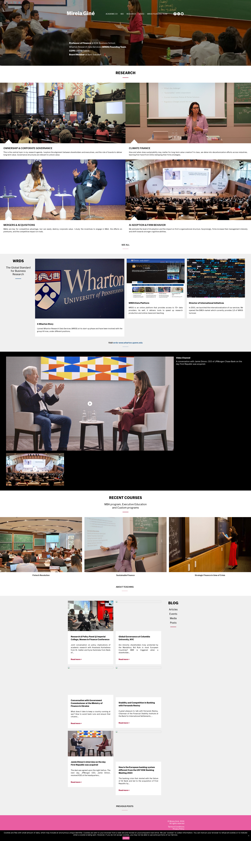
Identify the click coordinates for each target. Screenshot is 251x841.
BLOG (173, 603)
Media (173, 618)
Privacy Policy (178, 829)
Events (173, 613)
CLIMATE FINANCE (139, 148)
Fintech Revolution (41, 575)
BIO (122, 14)
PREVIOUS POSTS (124, 806)
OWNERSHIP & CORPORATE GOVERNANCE (27, 148)
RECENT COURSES (125, 497)
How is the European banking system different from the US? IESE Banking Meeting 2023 (137, 770)
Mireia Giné (81, 13)
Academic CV (112, 14)
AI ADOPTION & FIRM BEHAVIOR (147, 224)
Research (131, 14)
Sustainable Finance (125, 575)
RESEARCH (126, 73)
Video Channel (183, 358)
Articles (173, 609)
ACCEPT (126, 838)
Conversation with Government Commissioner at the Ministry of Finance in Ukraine (87, 703)
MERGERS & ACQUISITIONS (19, 224)
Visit (125, 342)
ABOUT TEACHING (125, 587)
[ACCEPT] (249, 836)
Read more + (76, 659)
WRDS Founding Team (157, 14)
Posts (173, 622)
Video (141, 14)
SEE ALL (126, 245)
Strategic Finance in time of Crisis (210, 575)
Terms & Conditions (176, 827)
